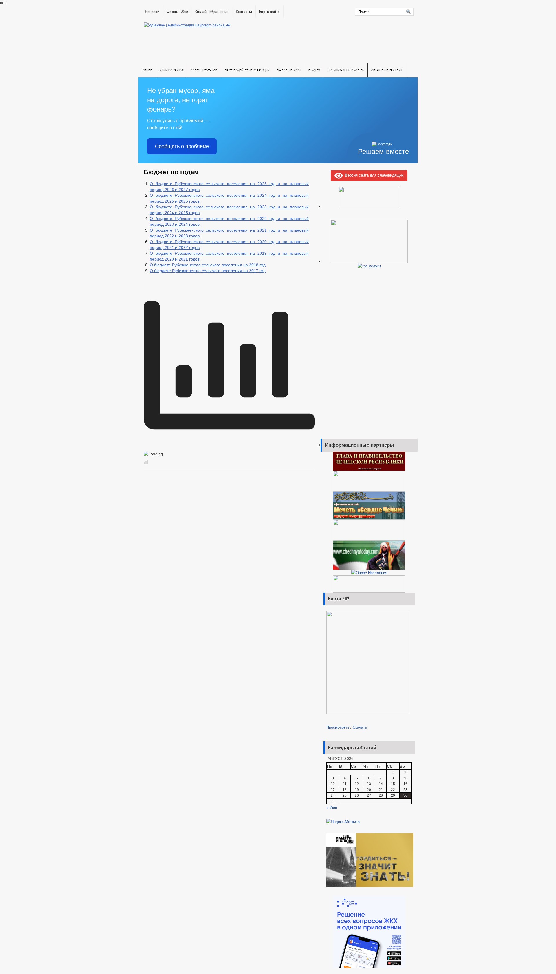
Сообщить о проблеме (182, 146)
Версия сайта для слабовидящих (373, 175)
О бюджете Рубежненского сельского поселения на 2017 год (208, 270)
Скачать (360, 727)
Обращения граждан (386, 70)
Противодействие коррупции (247, 70)
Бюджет (314, 70)
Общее (147, 70)
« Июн (331, 807)
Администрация (171, 70)
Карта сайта (269, 12)
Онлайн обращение (211, 12)
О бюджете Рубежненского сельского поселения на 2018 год (208, 265)
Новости (152, 12)
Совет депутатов (204, 70)
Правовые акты (289, 70)
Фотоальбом (177, 12)
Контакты (244, 12)
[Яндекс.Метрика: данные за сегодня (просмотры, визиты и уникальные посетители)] (343, 821)
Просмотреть (337, 727)
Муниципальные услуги (346, 70)
